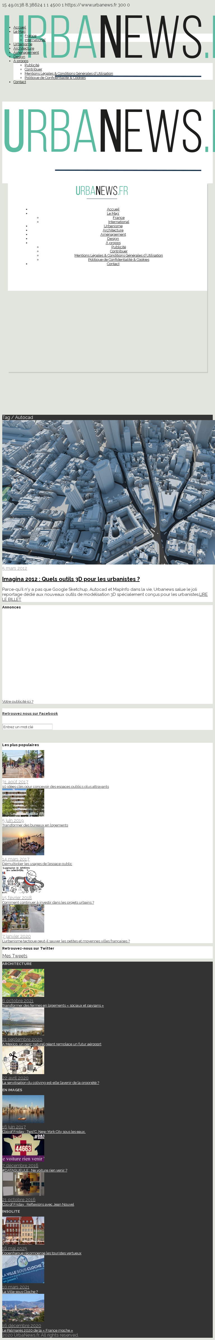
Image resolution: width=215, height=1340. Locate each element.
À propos (20, 61)
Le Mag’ (19, 31)
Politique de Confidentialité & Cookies (55, 78)
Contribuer (33, 69)
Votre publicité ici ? (17, 701)
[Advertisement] (107, 333)
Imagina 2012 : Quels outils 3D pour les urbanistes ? (71, 579)
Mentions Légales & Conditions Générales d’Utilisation (69, 73)
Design (19, 57)
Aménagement (26, 52)
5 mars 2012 (14, 568)
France (30, 36)
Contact (19, 82)
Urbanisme (22, 44)
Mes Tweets (14, 956)
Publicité (32, 65)
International (35, 40)
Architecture (23, 48)
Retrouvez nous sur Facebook (30, 713)
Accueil (19, 27)
